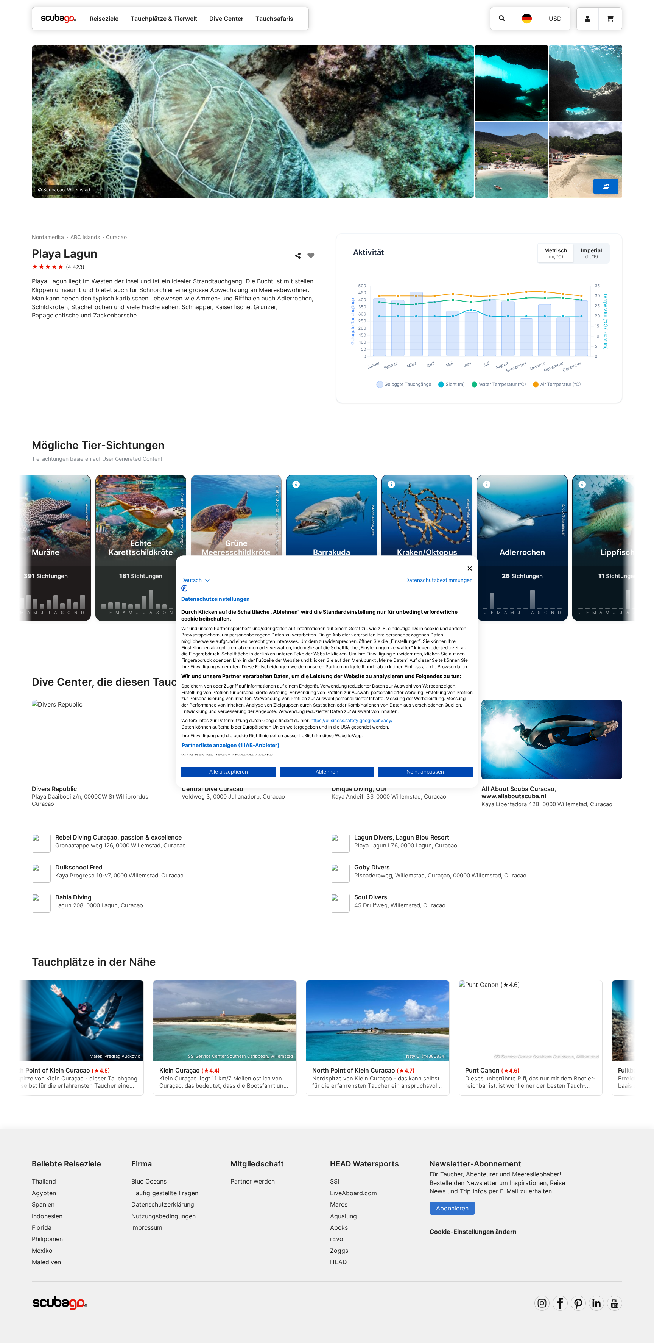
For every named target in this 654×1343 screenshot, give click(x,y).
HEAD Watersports (364, 1163)
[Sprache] (526, 18)
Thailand (44, 1181)
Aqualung (343, 1216)
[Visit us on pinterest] (578, 1303)
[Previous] (32, 549)
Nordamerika (48, 237)
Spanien (43, 1204)
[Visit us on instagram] (542, 1303)
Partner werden (252, 1181)
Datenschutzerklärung (162, 1204)
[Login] (587, 19)
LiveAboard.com (353, 1193)
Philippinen (47, 1239)
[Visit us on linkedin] (596, 1303)
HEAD (338, 1262)
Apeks (339, 1227)
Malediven (46, 1262)
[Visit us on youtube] (614, 1303)
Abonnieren (452, 1208)
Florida (41, 1227)
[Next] (621, 549)
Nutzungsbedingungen (163, 1216)
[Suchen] (501, 18)
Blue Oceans (149, 1181)
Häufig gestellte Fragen (164, 1193)
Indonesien (47, 1216)
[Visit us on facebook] (560, 1303)
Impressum (146, 1227)
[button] (195, 580)
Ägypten (44, 1193)
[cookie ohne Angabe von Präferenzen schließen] (470, 568)
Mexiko (42, 1250)
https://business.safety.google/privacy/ (351, 720)
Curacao (116, 237)
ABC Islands (85, 237)
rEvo (336, 1239)
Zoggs (339, 1250)
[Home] (58, 18)
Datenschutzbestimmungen (439, 580)
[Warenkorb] (610, 19)
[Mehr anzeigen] (605, 186)
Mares (338, 1204)
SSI (334, 1181)
